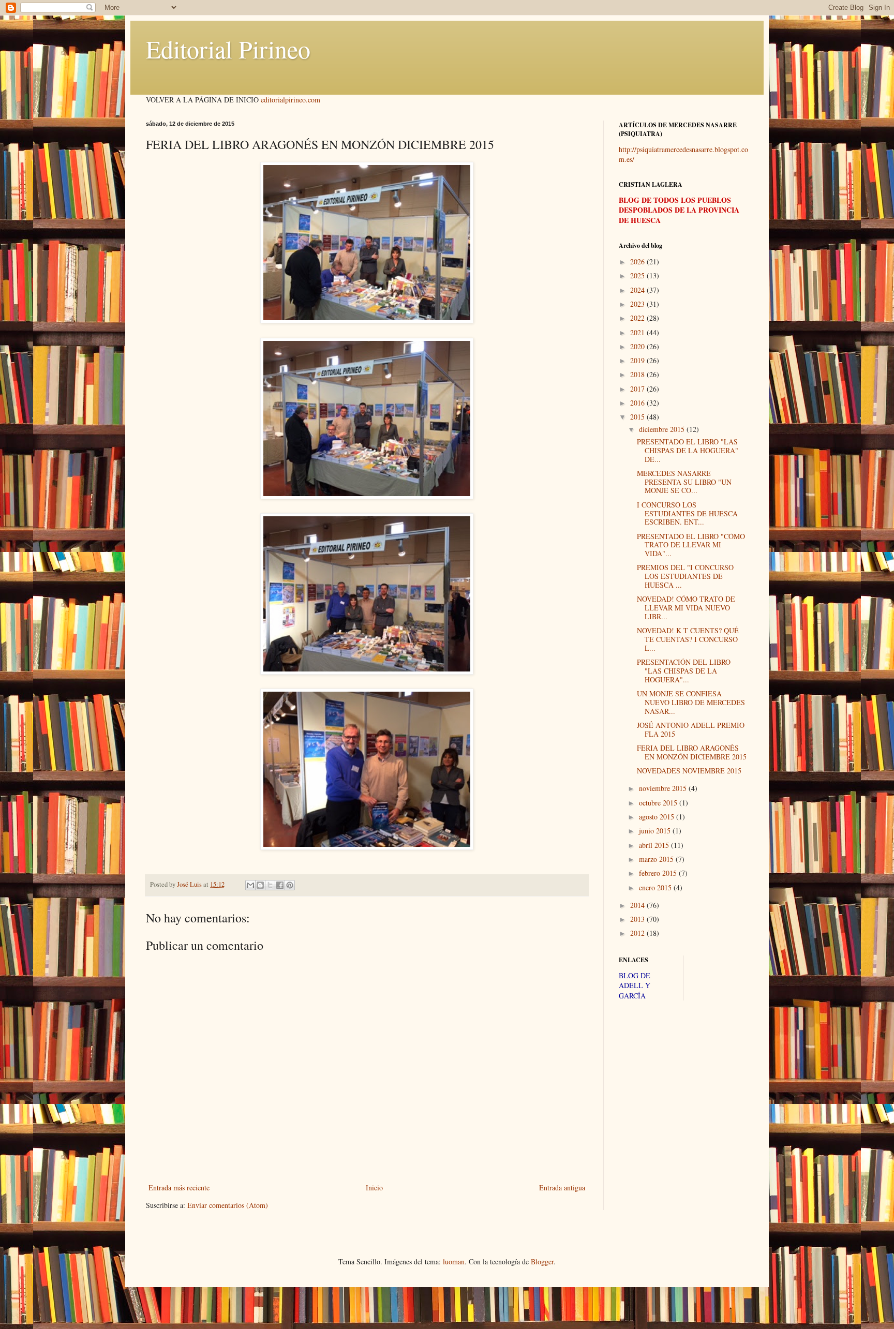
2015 (638, 417)
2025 (638, 275)
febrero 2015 (659, 873)
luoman (454, 1261)
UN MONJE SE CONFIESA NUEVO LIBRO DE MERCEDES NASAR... (691, 702)
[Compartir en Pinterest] (290, 885)
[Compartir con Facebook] (280, 885)
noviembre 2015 (664, 788)
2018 (638, 374)
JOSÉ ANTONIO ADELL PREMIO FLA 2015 (690, 729)
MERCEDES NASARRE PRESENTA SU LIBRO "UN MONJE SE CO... (684, 482)
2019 (638, 360)
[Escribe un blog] (260, 885)
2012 (638, 933)
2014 (638, 905)
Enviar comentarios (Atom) (227, 1205)
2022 (638, 318)
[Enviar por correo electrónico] (250, 885)
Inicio (374, 1187)
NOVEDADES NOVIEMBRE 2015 (689, 770)
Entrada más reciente (179, 1187)
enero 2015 (656, 887)
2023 (638, 304)
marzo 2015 (657, 859)
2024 (638, 290)
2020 (638, 346)
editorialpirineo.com (290, 99)
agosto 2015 (657, 817)
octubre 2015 (659, 803)
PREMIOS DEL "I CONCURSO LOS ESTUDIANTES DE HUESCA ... (685, 576)
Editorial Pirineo (228, 48)
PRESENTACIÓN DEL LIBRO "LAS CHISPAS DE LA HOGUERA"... (684, 670)
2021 (638, 332)
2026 (638, 261)
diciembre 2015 (663, 429)
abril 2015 (655, 845)
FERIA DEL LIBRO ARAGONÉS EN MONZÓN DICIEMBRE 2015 (692, 752)
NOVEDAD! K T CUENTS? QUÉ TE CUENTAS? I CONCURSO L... (688, 639)
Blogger (542, 1261)
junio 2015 (656, 830)
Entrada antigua (562, 1187)
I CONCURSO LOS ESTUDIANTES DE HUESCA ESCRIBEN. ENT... (687, 513)
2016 (638, 403)
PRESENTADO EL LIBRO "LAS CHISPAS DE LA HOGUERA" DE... (687, 450)
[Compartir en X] (270, 885)
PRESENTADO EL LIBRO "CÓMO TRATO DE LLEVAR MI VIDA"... (691, 545)
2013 (638, 919)
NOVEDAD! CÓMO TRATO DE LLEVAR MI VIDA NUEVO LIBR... (686, 607)
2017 (638, 389)
